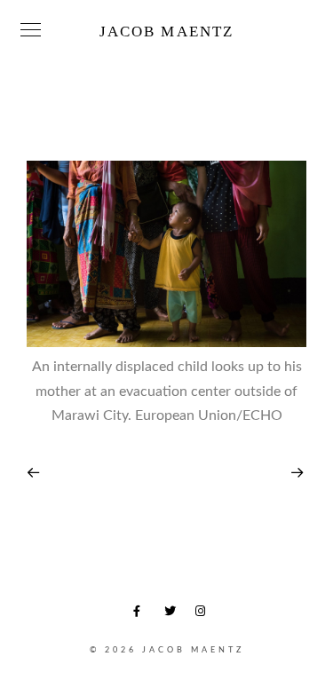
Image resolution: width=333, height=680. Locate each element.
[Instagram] (204, 614)
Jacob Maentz (166, 31)
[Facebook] (142, 614)
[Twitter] (173, 614)
